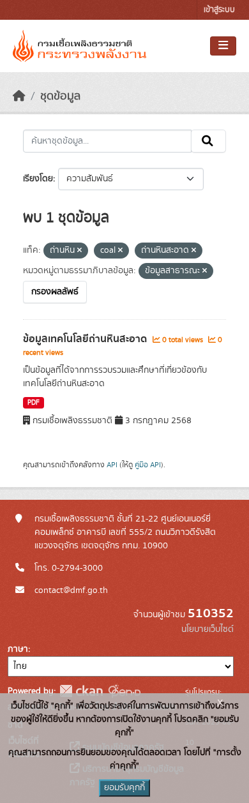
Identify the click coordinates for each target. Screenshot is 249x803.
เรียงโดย (38, 178)
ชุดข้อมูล (60, 96)
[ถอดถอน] (79, 251)
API (112, 464)
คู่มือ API (148, 464)
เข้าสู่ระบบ (219, 10)
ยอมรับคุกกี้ (124, 787)
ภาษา (18, 649)
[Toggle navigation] (223, 46)
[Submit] (208, 141)
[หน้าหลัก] (19, 96)
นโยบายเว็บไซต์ (207, 629)
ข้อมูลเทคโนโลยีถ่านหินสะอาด (86, 339)
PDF (33, 403)
